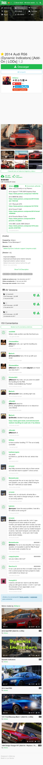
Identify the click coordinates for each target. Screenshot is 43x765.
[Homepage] (13, 80)
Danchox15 (13, 566)
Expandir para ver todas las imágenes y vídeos (21, 171)
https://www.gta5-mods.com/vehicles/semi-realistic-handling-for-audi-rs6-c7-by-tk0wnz (24, 422)
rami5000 (12, 332)
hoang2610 (13, 580)
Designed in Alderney (8, 756)
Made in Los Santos (7, 758)
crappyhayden (14, 556)
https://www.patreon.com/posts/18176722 (23, 206)
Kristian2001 (13, 377)
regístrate (33, 597)
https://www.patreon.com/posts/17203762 (23, 194)
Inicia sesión (24, 597)
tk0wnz (15, 77)
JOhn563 (12, 401)
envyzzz (11, 466)
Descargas (8, 177)
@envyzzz (12, 508)
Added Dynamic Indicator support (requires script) (19, 248)
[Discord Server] (26, 80)
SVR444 (11, 440)
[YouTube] (18, 80)
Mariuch (11, 353)
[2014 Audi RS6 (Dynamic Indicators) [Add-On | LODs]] (21, 137)
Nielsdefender (14, 478)
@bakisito (12, 520)
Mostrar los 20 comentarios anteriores (21, 327)
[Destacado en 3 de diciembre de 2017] (2, 54)
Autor (16, 186)
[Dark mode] (37, 2)
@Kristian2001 (14, 394)
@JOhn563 (13, 418)
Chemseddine (14, 341)
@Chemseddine (14, 356)
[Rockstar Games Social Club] (23, 80)
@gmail (30, 368)
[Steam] (21, 80)
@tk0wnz (12, 545)
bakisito (11, 506)
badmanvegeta (14, 452)
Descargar (23, 66)
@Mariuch (12, 344)
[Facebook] (16, 80)
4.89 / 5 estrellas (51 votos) (8, 181)
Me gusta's (19, 177)
